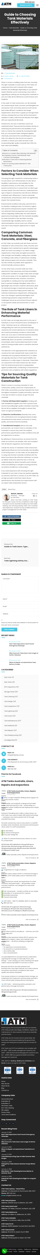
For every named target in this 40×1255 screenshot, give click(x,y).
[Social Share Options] (38, 858)
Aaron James (17, 493)
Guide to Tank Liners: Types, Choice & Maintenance (16, 546)
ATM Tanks (16, 497)
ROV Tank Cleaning (7, 1108)
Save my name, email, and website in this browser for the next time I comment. (19, 624)
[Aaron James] (6, 497)
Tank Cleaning (9, 697)
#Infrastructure (27, 846)
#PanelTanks (5, 846)
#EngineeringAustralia (9, 848)
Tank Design (8, 701)
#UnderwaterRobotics (29, 990)
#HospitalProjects (27, 844)
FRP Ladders (5, 1110)
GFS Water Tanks (6, 1106)
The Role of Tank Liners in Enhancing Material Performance (17, 161)
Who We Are (5, 1084)
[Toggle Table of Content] (34, 150)
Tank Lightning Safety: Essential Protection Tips (16, 561)
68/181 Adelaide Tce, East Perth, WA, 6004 (21, 1226)
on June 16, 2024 (24, 76)
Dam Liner (7, 677)
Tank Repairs (8, 730)
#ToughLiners (14, 907)
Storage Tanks (9, 692)
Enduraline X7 (5, 1103)
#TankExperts (6, 850)
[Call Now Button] (4, 1251)
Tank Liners (8, 716)
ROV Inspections (10, 687)
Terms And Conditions (8, 1115)
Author (4, 489)
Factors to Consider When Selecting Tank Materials (19, 153)
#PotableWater (15, 844)
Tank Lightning (9, 711)
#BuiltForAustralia (23, 848)
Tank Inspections (10, 706)
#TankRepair (5, 909)
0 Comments (8, 78)
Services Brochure (7, 1099)
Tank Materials (14, 28)
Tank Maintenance (10, 721)
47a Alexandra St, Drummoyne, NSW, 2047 (22, 1191)
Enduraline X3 (5, 1101)
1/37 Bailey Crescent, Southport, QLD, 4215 (21, 1208)
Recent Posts (11, 489)
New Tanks (8, 682)
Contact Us (5, 1090)
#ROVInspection (15, 990)
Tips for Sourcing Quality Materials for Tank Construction (17, 165)
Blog (2, 1088)
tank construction (15, 483)
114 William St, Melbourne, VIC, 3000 (19, 1214)
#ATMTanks (5, 844)
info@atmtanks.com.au (15, 755)
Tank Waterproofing (11, 735)
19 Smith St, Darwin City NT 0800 (18, 1232)
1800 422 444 (11, 769)
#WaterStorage (16, 846)
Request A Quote (26, 5)
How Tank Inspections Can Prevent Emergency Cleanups (21, 645)
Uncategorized (9, 740)
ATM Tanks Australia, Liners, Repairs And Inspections (21, 792)
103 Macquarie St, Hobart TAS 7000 (19, 1238)
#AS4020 (32, 848)
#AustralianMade (26, 909)
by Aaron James (8, 76)
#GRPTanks (15, 850)
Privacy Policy (5, 1112)
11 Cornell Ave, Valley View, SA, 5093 (19, 1220)
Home (5, 28)
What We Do (5, 1086)
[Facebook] (34, 496)
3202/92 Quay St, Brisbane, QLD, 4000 (20, 1203)
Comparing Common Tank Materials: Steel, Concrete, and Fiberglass (16, 156)
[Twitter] (36, 496)
